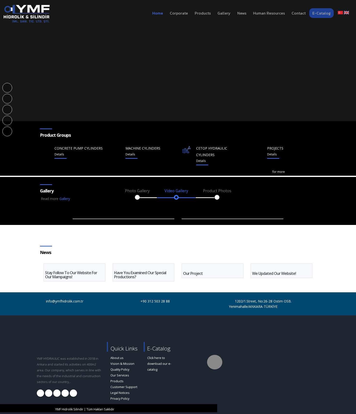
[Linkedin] (7, 109)
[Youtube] (7, 131)
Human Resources (269, 13)
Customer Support (123, 387)
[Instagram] (7, 98)
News (241, 13)
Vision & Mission (122, 364)
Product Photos (217, 190)
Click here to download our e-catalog (159, 364)
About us (117, 358)
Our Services (119, 375)
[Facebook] (7, 87)
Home (157, 13)
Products (203, 13)
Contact (299, 13)
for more (278, 172)
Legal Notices (120, 393)
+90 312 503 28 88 (155, 301)
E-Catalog (321, 13)
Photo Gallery (137, 190)
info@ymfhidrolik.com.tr (64, 301)
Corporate (179, 13)
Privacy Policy (119, 399)
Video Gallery (176, 190)
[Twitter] (7, 120)
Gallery (224, 13)
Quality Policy (119, 369)
